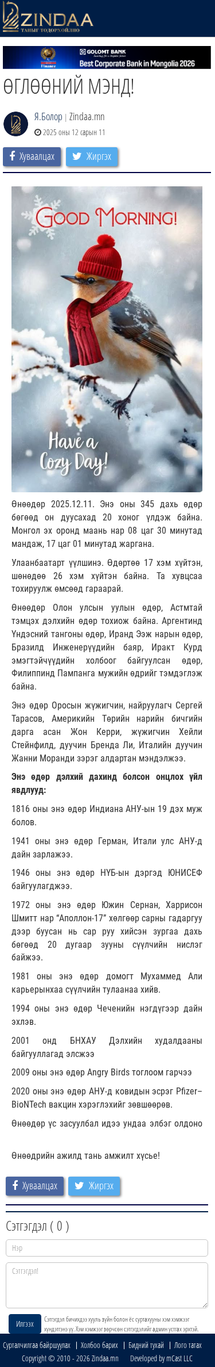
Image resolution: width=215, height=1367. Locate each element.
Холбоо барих (99, 1344)
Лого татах (188, 1344)
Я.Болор (48, 116)
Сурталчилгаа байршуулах (37, 1344)
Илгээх (25, 1323)
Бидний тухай (146, 1344)
